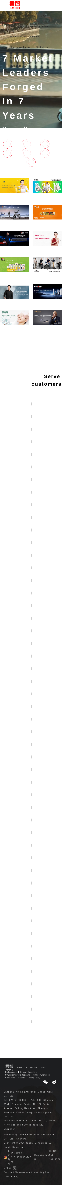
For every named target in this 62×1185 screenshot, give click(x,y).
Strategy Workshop (20, 47)
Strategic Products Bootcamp (25, 36)
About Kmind (28, 15)
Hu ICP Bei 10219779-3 (55, 1157)
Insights (14, 57)
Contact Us (42, 47)
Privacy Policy (34, 1078)
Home (13, 15)
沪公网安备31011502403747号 (21, 1157)
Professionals (17, 26)
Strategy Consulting (37, 26)
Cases (44, 15)
